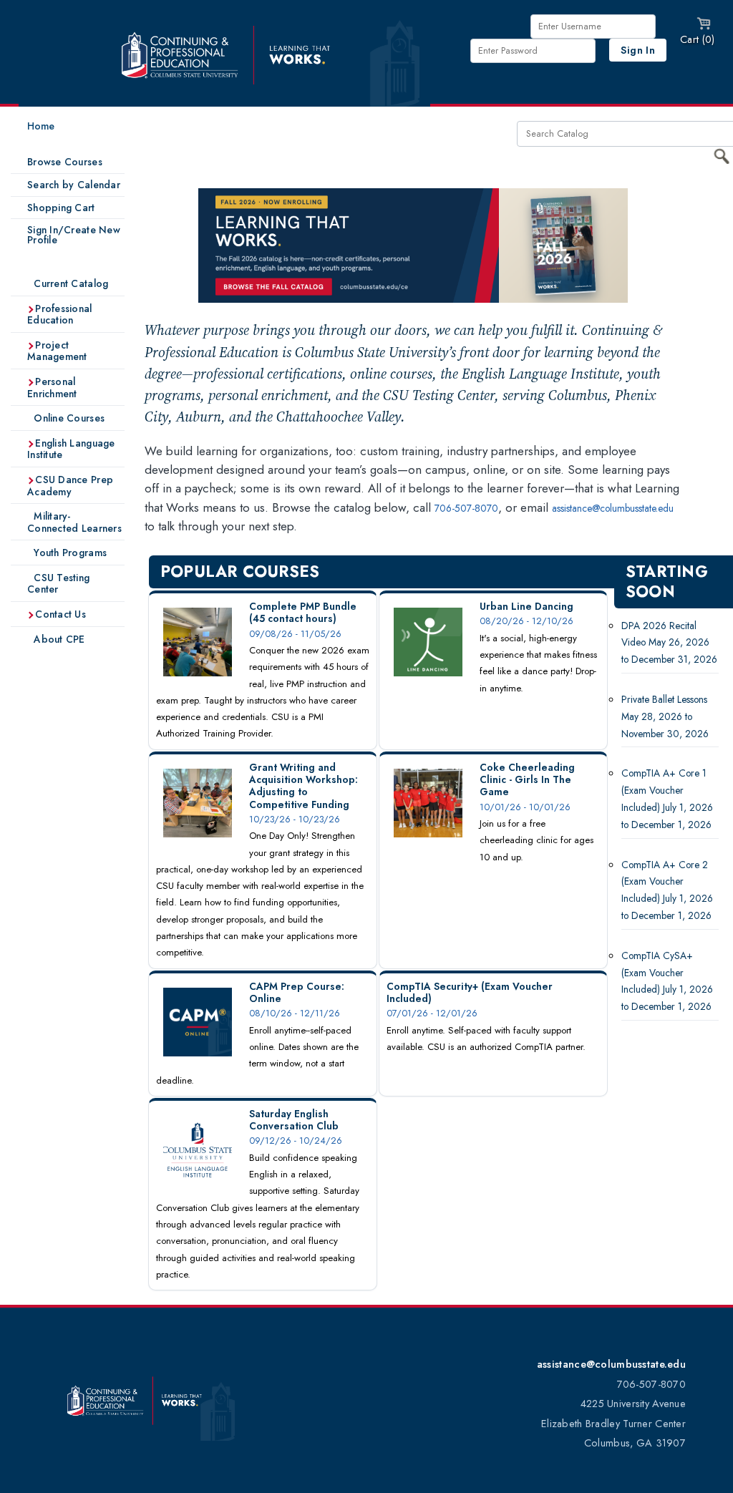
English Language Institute (71, 449)
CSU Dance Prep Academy (70, 485)
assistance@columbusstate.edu (613, 508)
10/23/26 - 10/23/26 (294, 819)
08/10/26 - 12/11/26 (294, 1013)
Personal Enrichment (52, 387)
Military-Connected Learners (74, 522)
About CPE (58, 639)
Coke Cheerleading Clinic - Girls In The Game (527, 779)
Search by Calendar (73, 184)
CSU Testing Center (58, 583)
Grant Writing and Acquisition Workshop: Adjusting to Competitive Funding (303, 786)
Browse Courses (64, 162)
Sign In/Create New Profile (73, 235)
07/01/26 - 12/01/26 (432, 1013)
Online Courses (68, 418)
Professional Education (59, 314)
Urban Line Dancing (526, 606)
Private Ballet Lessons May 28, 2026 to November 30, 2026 (665, 716)
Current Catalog (69, 283)
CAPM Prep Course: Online (296, 992)
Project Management (57, 351)
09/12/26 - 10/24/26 (295, 1140)
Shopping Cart (61, 207)
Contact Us (59, 614)
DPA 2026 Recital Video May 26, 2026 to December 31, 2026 (669, 642)
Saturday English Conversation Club (294, 1120)
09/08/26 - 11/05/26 (295, 634)
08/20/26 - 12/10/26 (526, 621)
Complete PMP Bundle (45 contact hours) (302, 612)
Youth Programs (69, 552)
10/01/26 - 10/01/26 (525, 807)
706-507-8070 (466, 508)
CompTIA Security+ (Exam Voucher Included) (470, 992)
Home (40, 126)
